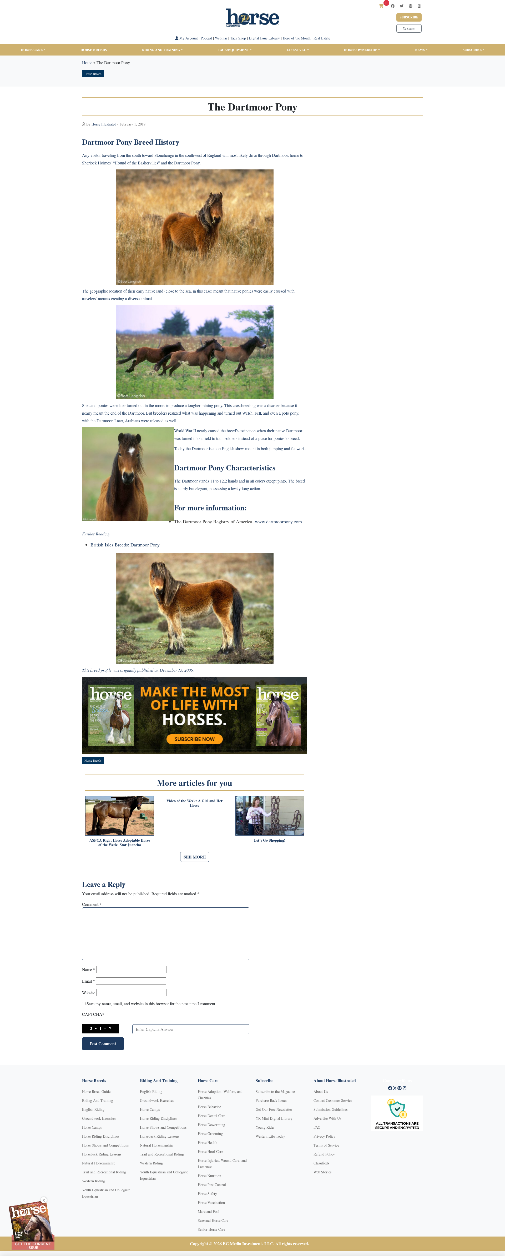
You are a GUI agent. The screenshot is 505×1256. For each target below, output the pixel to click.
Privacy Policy (324, 1136)
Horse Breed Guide (96, 1091)
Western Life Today (270, 1136)
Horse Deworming (211, 1124)
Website (88, 992)
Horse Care (32, 49)
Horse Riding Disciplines (100, 1136)
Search (410, 28)
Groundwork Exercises (99, 1118)
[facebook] (393, 5)
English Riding (93, 1109)
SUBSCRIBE (472, 49)
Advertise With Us (327, 1118)
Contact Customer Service (333, 1100)
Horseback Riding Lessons (101, 1154)
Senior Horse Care (211, 1229)
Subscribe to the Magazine (275, 1091)
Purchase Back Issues (271, 1100)
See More (195, 857)
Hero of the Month (297, 38)
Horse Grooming (210, 1133)
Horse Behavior (209, 1106)
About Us (321, 1091)
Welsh (247, 413)
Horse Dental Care (211, 1115)
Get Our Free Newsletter (274, 1109)
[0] (381, 5)
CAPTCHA (93, 1014)
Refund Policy (324, 1154)
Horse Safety (207, 1193)
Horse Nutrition (209, 1175)
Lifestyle (296, 49)
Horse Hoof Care (210, 1151)
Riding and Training (161, 49)
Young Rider (265, 1127)
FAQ (317, 1127)
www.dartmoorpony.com (278, 521)
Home (87, 62)
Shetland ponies (95, 405)
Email (88, 981)
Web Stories (322, 1171)
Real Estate (322, 38)
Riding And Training (97, 1100)
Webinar (221, 38)
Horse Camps (92, 1127)
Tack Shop (238, 38)
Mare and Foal (208, 1211)
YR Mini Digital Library (274, 1118)
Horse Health (207, 1142)
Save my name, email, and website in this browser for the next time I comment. (151, 1003)
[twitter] (401, 5)
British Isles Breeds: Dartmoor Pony (125, 544)
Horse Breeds (93, 49)
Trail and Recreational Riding (104, 1171)
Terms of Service (326, 1145)
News (420, 49)
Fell (258, 413)
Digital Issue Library (264, 38)
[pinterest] (410, 5)
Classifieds (321, 1162)
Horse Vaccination (211, 1202)
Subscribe (409, 17)
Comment (92, 904)
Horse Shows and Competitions (105, 1145)
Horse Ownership (360, 49)
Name (88, 969)
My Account (188, 38)
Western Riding (93, 1180)
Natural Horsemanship (98, 1162)
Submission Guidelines (330, 1109)
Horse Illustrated (104, 124)
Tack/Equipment (233, 49)
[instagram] (419, 5)
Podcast (206, 38)
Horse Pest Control (212, 1184)
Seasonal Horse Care (213, 1220)
